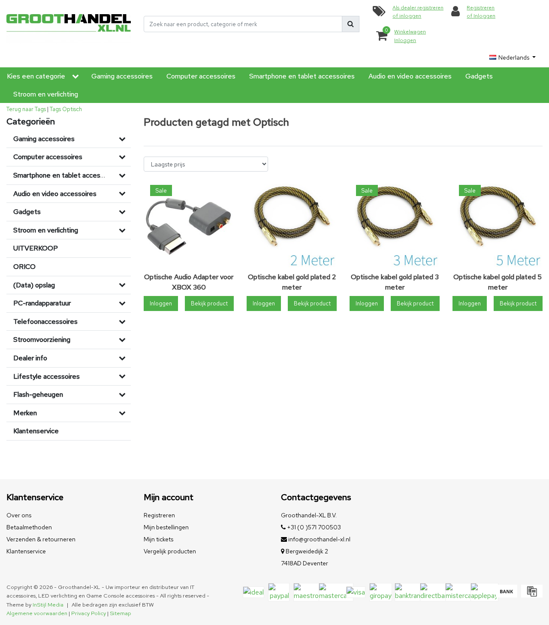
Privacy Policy (88, 613)
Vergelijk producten (170, 551)
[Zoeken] (350, 24)
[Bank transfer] (506, 595)
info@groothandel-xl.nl (319, 539)
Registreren (159, 515)
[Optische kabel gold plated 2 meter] (292, 223)
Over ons (18, 515)
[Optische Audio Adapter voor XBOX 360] (189, 223)
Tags (55, 109)
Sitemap (120, 613)
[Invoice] (531, 595)
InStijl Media (48, 604)
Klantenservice (26, 551)
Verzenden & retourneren (40, 539)
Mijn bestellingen (166, 527)
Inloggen (161, 303)
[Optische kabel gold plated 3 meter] (395, 223)
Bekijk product (209, 303)
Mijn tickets (158, 539)
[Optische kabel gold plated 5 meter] (497, 223)
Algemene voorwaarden (36, 613)
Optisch (72, 109)
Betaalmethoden (29, 527)
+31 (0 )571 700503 (313, 527)
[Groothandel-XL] (68, 24)
